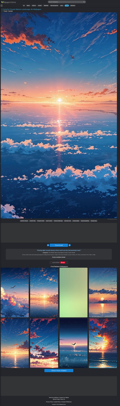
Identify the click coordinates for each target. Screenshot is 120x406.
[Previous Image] (48, 245)
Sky (59, 252)
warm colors (49, 221)
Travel (66, 5)
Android (52, 252)
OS (49, 252)
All (23, 5)
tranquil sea (94, 221)
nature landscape (58, 221)
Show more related (58, 371)
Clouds (66, 252)
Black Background (54, 5)
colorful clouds (24, 221)
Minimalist (46, 5)
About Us (62, 399)
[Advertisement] (58, 233)
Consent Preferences (66, 402)
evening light (76, 221)
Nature (28, 5)
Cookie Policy (57, 402)
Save (63, 262)
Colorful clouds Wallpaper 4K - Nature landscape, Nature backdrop (8, 2)
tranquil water (40, 221)
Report (67, 397)
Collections (73, 5)
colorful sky (32, 221)
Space (61, 5)
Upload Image (56, 399)
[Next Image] (70, 245)
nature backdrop (85, 221)
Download (59, 245)
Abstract (34, 5)
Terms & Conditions (53, 397)
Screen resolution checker (58, 257)
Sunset (10, 11)
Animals (39, 5)
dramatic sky (67, 221)
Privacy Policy (49, 402)
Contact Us (62, 397)
